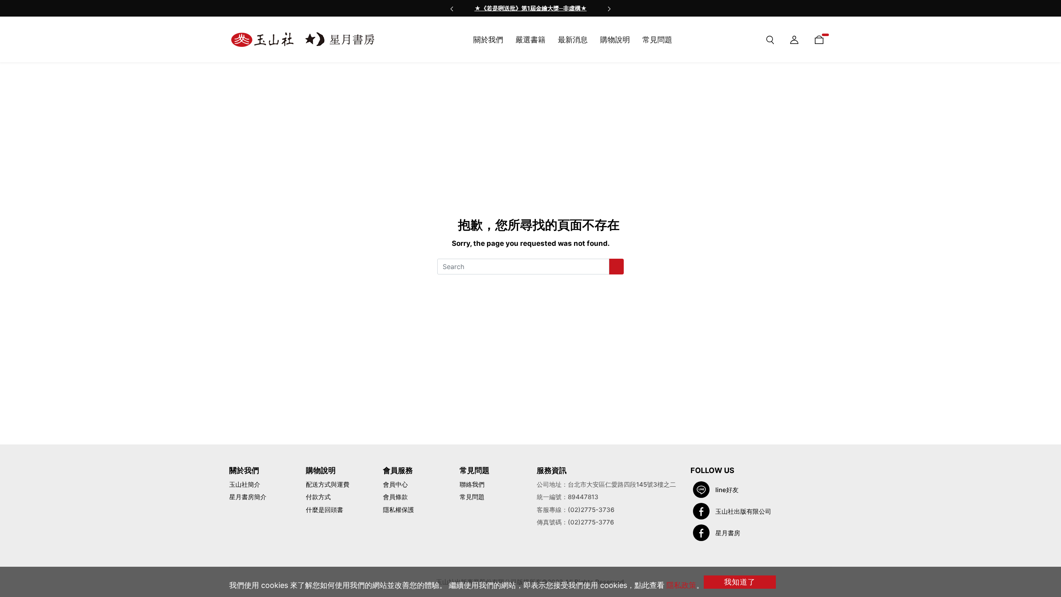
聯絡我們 (472, 484)
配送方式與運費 (327, 484)
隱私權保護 (398, 510)
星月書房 (727, 533)
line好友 (727, 490)
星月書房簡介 (247, 497)
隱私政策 (681, 585)
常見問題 (472, 497)
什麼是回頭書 (324, 510)
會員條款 (395, 497)
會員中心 (395, 484)
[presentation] (451, 8)
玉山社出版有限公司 (743, 511)
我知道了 (740, 582)
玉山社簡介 (244, 484)
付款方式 (318, 497)
